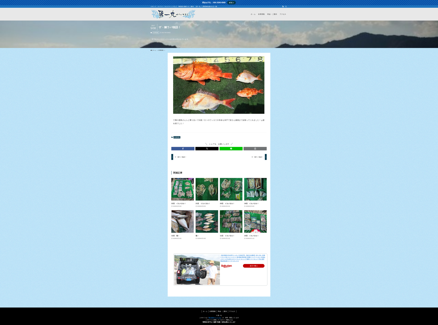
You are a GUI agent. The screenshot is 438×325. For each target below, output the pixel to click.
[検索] (285, 6)
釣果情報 (155, 32)
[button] (182, 148)
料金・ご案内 (222, 311)
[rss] (283, 6)
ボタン (231, 3)
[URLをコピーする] (255, 148)
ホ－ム (205, 311)
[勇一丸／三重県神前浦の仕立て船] (173, 14)
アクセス (232, 311)
